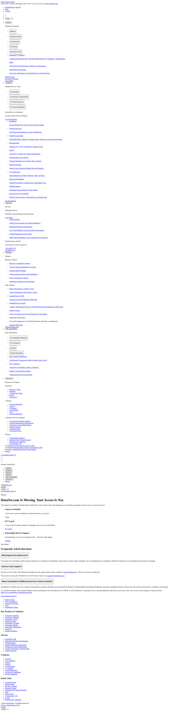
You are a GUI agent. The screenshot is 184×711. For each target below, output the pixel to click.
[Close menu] (2, 459)
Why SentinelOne (11, 329)
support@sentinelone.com (55, 576)
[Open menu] (2, 457)
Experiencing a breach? (13, 7)
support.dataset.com (70, 572)
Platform (8, 22)
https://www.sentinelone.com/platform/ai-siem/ (16, 592)
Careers (7, 11)
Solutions (9, 83)
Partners (8, 252)
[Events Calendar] (6, 17)
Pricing (7, 451)
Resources (9, 378)
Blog (6, 9)
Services (8, 203)
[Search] (6, 15)
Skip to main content (8, 2)
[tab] (12, 31)
